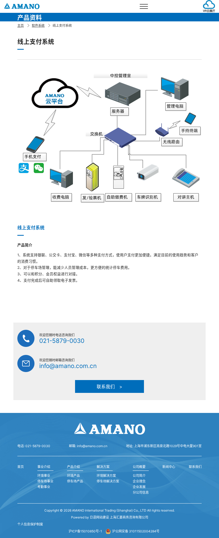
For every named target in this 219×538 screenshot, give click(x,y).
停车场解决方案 (108, 481)
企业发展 (139, 487)
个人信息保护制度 (30, 524)
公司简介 (139, 476)
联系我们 (195, 467)
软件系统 (38, 26)
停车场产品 (75, 481)
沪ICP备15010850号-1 (85, 531)
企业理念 (139, 481)
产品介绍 (73, 467)
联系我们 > (109, 386)
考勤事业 (43, 487)
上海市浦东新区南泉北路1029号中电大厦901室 (168, 446)
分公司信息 (141, 492)
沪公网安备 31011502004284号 (135, 531)
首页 (20, 467)
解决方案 (103, 467)
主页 (20, 26)
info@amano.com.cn (68, 365)
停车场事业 (45, 481)
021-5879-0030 (61, 340)
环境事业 (43, 476)
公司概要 (139, 467)
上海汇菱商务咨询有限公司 (129, 517)
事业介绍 (43, 467)
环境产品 (73, 476)
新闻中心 (168, 467)
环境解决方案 (106, 476)
